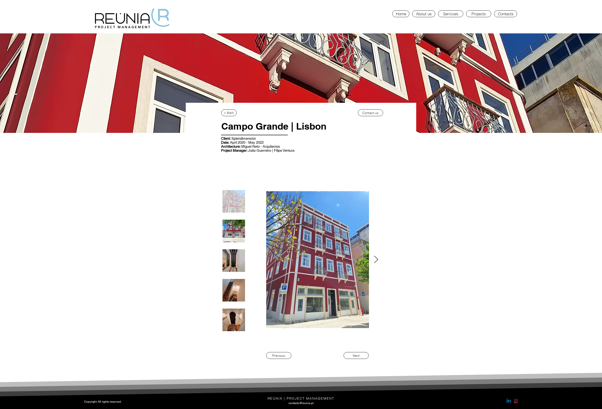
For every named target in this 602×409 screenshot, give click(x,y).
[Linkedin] (508, 401)
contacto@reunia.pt (301, 403)
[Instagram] (516, 401)
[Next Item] (376, 260)
